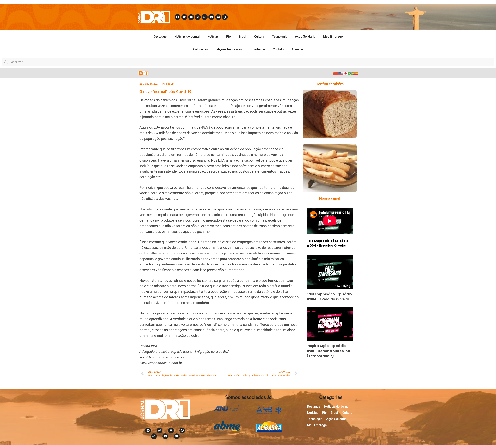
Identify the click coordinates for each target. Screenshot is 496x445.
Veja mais (329, 370)
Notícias (213, 36)
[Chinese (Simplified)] (335, 73)
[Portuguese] (350, 73)
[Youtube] (191, 17)
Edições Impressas (228, 49)
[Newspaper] (218, 17)
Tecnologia (279, 36)
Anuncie (297, 49)
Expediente (257, 49)
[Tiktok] (225, 17)
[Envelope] (211, 17)
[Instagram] (198, 17)
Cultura (259, 36)
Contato (278, 49)
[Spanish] (355, 73)
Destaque (160, 36)
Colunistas (200, 49)
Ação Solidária (305, 36)
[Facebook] (177, 17)
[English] (340, 73)
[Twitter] (184, 17)
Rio (228, 36)
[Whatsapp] (205, 17)
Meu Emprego (333, 36)
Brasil (242, 36)
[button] (324, 122)
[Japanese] (345, 73)
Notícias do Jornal (187, 36)
